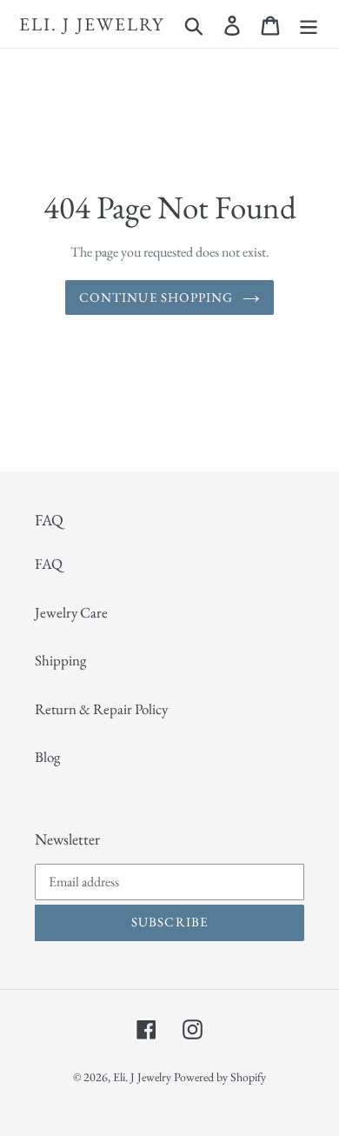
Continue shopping (156, 297)
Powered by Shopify (220, 1077)
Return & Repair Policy (101, 708)
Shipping (60, 660)
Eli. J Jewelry (91, 24)
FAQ (49, 563)
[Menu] (308, 24)
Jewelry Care (71, 612)
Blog (47, 756)
